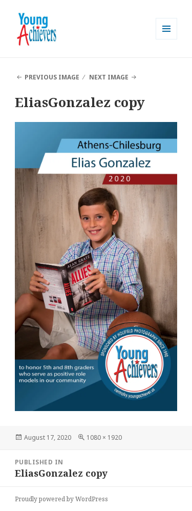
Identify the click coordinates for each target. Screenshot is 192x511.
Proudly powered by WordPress (61, 499)
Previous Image (52, 77)
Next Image (109, 77)
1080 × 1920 (104, 437)
